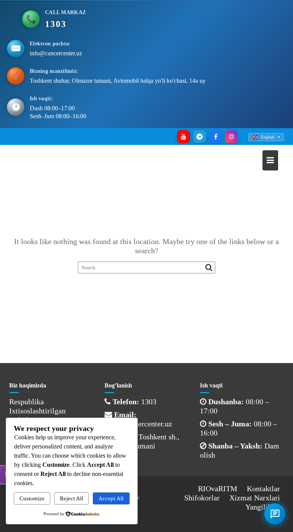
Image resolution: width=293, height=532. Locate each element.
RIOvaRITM (217, 488)
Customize (32, 498)
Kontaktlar (263, 488)
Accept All (111, 498)
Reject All (71, 498)
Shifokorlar (202, 497)
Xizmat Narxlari (254, 497)
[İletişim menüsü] (274, 513)
